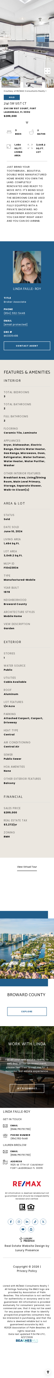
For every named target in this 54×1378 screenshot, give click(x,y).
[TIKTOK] (35, 1222)
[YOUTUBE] (23, 1229)
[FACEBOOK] (11, 1222)
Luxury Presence (27, 1250)
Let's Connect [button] (27, 1088)
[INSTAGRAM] (19, 1222)
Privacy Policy (27, 1271)
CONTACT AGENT (27, 345)
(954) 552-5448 (14, 313)
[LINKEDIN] (27, 1222)
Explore (27, 1011)
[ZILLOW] (31, 1229)
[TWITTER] (43, 1222)
